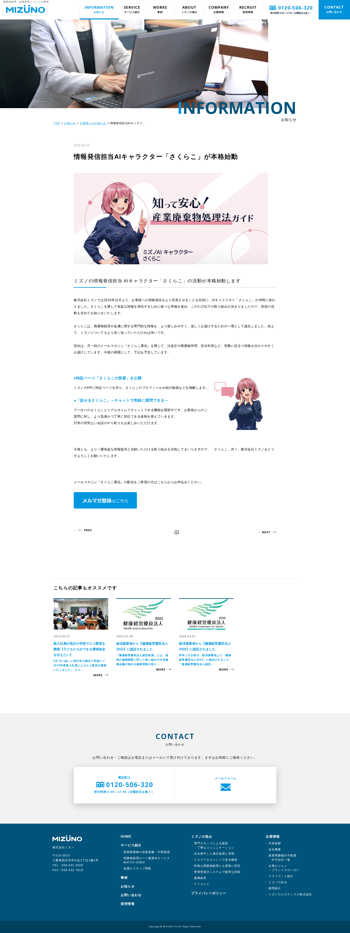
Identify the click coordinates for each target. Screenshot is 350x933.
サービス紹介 (132, 9)
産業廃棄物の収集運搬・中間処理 (147, 852)
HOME (126, 836)
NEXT (266, 532)
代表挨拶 (275, 843)
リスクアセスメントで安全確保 (215, 859)
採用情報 (248, 9)
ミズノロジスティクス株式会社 (290, 894)
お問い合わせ (334, 9)
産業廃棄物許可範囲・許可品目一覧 (283, 857)
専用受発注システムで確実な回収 (217, 871)
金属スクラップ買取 (138, 868)
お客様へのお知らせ (93, 123)
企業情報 (219, 9)
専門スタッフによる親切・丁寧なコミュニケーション (214, 845)
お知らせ (99, 9)
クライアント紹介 (281, 876)
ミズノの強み (189, 9)
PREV (88, 530)
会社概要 (275, 849)
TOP (57, 123)
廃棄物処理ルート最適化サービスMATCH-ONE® (147, 860)
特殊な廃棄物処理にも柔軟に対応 (217, 865)
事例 (160, 9)
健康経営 (200, 878)
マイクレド (202, 884)
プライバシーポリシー (208, 893)
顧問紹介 (275, 888)
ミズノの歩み (278, 882)
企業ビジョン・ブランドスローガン (284, 868)
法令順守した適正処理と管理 (214, 853)
